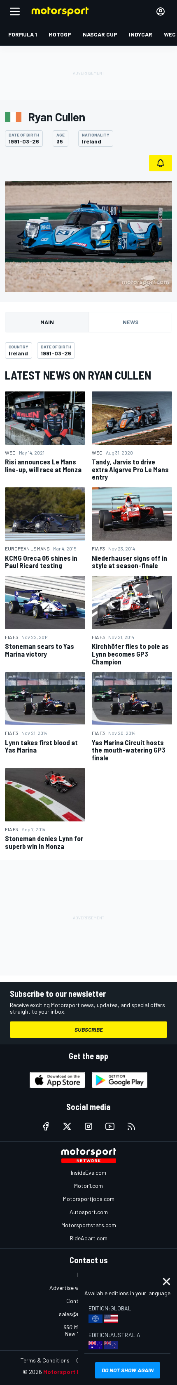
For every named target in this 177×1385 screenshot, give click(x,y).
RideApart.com (88, 1238)
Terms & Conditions (45, 1360)
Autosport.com (89, 1211)
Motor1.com (88, 1185)
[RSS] (131, 1126)
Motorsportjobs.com (88, 1198)
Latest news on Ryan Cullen (78, 375)
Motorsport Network (71, 1371)
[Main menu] (14, 11)
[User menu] (160, 11)
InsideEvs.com (88, 1172)
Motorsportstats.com (88, 1224)
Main (47, 321)
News (131, 321)
